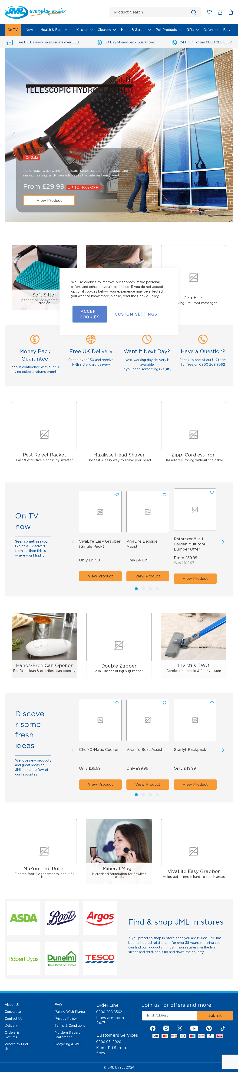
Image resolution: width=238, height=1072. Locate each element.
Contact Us (13, 1018)
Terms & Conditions (70, 1025)
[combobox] (155, 12)
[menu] (119, 30)
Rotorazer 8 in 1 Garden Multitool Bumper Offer (189, 544)
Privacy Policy (66, 1018)
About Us (12, 1005)
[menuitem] (13, 30)
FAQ (58, 1005)
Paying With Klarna (70, 1011)
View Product (49, 200)
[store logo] (55, 12)
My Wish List (211, 12)
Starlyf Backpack (190, 749)
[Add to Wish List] (212, 492)
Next (224, 134)
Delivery (11, 1025)
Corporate (13, 1011)
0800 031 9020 (108, 1042)
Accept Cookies (90, 314)
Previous (13, 134)
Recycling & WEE (69, 1044)
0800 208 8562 (109, 1012)
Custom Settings (136, 314)
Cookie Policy (148, 296)
